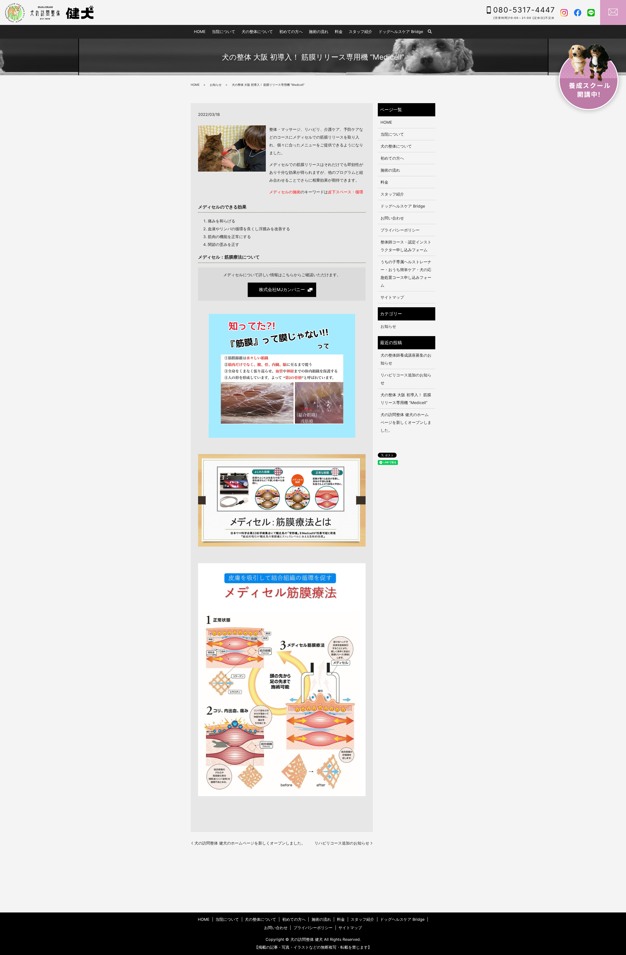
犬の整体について (257, 31)
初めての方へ (291, 31)
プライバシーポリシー (400, 230)
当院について (223, 31)
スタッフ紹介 (360, 31)
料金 (339, 31)
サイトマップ (392, 297)
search (430, 31)
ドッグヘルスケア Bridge (401, 31)
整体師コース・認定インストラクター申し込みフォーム (405, 246)
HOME (200, 31)
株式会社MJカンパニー (282, 289)
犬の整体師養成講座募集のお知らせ (405, 359)
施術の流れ (318, 31)
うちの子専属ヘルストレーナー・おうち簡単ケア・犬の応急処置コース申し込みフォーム (405, 273)
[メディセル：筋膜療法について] (282, 375)
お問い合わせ (392, 218)
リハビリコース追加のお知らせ (341, 843)
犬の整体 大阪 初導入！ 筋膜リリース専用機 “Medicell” (405, 398)
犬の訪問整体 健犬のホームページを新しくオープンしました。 (249, 843)
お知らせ (216, 85)
